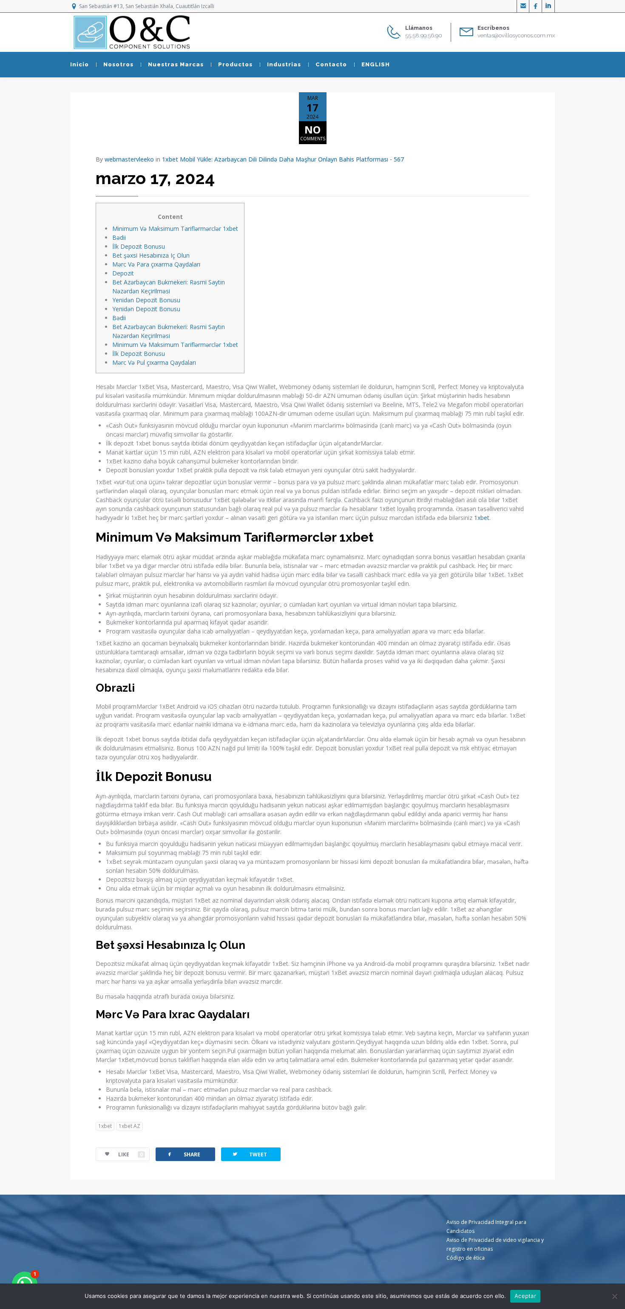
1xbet (481, 518)
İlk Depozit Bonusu (138, 246)
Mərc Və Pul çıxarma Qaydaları (154, 362)
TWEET (249, 1154)
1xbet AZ (129, 1126)
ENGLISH (375, 64)
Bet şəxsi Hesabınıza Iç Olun (151, 255)
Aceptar (525, 1295)
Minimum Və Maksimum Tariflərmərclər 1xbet (175, 228)
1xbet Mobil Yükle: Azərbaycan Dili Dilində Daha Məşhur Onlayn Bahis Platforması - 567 (283, 159)
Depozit (123, 273)
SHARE (183, 1154)
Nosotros (118, 64)
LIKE (130, 1154)
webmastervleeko (129, 159)
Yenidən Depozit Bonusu (146, 300)
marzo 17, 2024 (155, 178)
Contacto (331, 64)
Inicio (79, 64)
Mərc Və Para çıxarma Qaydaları (156, 264)
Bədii (119, 237)
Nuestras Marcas (176, 64)
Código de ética (465, 1257)
